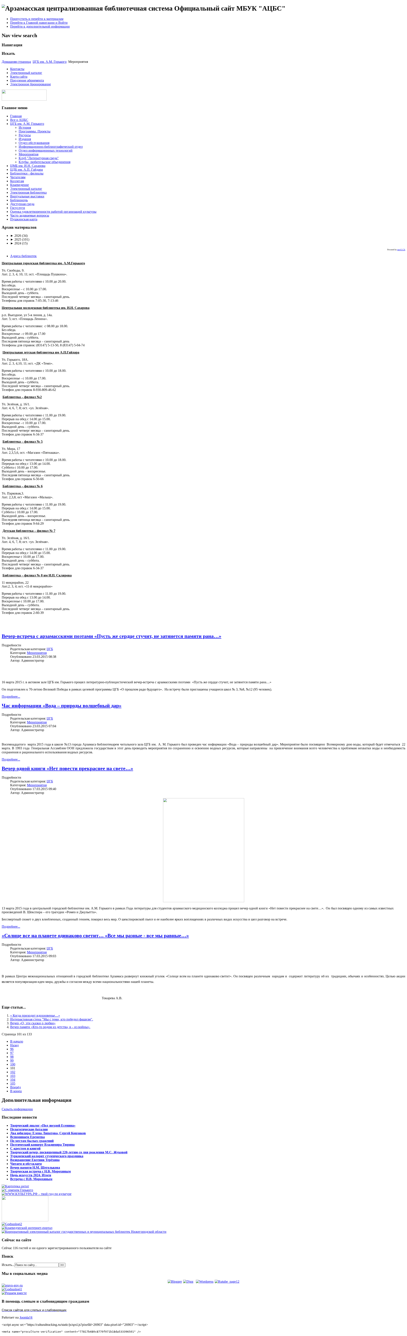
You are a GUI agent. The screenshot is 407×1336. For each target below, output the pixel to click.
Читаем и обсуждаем (26, 1163)
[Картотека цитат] (15, 1186)
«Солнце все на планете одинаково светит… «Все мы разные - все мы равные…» (95, 935)
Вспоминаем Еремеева (27, 1137)
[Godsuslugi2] (12, 1224)
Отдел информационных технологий (45, 150)
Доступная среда (22, 204)
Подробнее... (11, 696)
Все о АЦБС (19, 120)
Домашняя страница (16, 61)
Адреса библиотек (23, 256)
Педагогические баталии (29, 1129)
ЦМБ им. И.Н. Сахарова (27, 166)
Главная (16, 116)
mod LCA (401, 250)
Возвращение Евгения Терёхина (35, 1160)
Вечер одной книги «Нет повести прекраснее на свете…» (67, 768)
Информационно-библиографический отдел (51, 146)
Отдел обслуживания (34, 143)
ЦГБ (50, 649)
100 (12, 1064)
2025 (15, 239)
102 (12, 1072)
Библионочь (19, 200)
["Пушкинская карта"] (25, 1220)
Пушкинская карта (23, 219)
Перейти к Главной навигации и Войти (39, 22)
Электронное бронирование (30, 84)
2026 (15, 235)
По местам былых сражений (32, 1141)
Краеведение (19, 185)
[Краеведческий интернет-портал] (27, 1228)
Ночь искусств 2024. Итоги (30, 1175)
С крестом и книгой (25, 1148)
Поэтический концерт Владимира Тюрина (42, 1144)
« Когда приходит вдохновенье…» (35, 1015)
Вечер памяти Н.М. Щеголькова (35, 1167)
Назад (14, 1045)
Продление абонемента (27, 80)
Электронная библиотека (28, 192)
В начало (16, 1041)
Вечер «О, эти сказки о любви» (33, 1023)
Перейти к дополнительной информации (40, 26)
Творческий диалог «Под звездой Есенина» (42, 1125)
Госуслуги (17, 208)
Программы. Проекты (34, 131)
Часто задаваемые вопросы (29, 215)
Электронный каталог (26, 73)
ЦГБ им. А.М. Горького (50, 61)
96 (12, 1049)
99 (12, 1060)
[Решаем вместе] (14, 1293)
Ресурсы (25, 135)
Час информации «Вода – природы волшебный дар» (61, 705)
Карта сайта (18, 76)
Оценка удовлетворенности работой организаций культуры (53, 211)
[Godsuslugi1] (12, 1289)
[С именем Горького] (17, 1190)
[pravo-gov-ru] (12, 1285)
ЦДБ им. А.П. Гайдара (26, 169)
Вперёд (15, 1087)
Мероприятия (28, 154)
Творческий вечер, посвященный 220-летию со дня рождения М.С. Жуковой (68, 1152)
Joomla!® (26, 1317)
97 (12, 1053)
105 (12, 1083)
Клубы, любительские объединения (44, 162)
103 (12, 1076)
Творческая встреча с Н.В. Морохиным (40, 1171)
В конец (16, 1091)
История (25, 127)
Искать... (8, 1265)
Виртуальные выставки (27, 196)
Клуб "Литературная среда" (39, 158)
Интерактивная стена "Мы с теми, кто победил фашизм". (51, 1019)
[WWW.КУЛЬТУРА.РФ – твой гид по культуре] (36, 1194)
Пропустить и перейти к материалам (36, 19)
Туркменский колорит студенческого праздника (46, 1156)
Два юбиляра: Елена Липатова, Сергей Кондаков (48, 1133)
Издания (25, 139)
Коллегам (17, 181)
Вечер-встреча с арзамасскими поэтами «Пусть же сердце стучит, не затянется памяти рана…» (111, 636)
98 (12, 1056)
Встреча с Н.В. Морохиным (31, 1179)
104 (12, 1079)
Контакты (17, 69)
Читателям (17, 177)
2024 (15, 243)
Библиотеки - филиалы (26, 173)
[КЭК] (84, 1231)
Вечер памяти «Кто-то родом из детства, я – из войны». (50, 1027)
